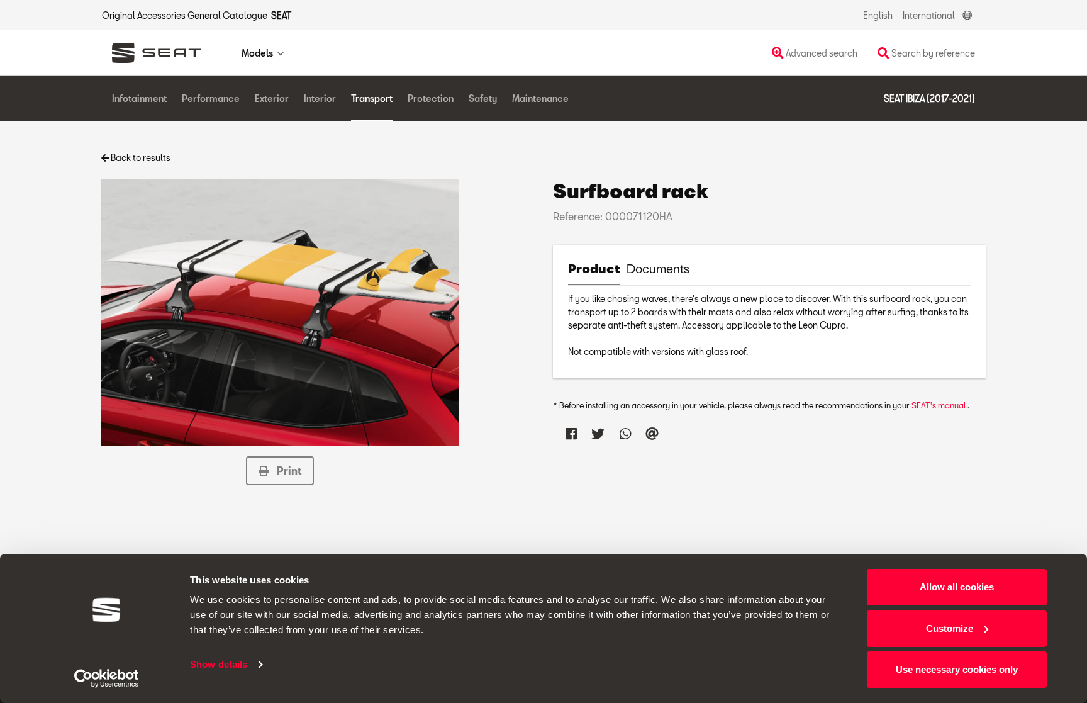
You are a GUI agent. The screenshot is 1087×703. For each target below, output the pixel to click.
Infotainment (139, 98)
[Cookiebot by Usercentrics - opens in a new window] (107, 678)
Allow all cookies (957, 587)
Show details (218, 664)
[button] (280, 470)
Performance (211, 98)
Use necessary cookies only (957, 669)
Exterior (272, 98)
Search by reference (932, 53)
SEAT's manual (939, 405)
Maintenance (540, 98)
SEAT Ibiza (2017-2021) (929, 98)
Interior (320, 98)
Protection (431, 98)
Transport (372, 98)
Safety (483, 98)
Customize (949, 628)
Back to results (139, 157)
